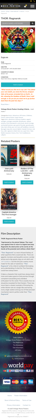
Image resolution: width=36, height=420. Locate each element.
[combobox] (15, 23)
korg (8, 129)
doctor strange (29, 123)
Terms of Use (26, 400)
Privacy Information (13, 405)
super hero (26, 131)
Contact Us (26, 405)
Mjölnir (19, 129)
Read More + (5, 104)
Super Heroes (19, 117)
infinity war (10, 127)
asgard (28, 119)
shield (15, 131)
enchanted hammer (7, 125)
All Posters (23, 115)
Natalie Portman (27, 129)
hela (2, 127)
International (14, 11)
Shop (7, 11)
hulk (5, 127)
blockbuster (22, 121)
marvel (15, 129)
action (6, 119)
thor (17, 133)
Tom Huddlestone (24, 133)
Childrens (29, 115)
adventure (11, 119)
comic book (20, 123)
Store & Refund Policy (12, 400)
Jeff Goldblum (25, 127)
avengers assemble (12, 121)
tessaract (8, 133)
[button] (31, 31)
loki (11, 129)
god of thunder (20, 125)
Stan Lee (19, 131)
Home (3, 11)
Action (10, 115)
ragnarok (10, 131)
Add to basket (9, 182)
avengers (3, 121)
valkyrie (3, 135)
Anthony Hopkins (20, 119)
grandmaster (30, 125)
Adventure (16, 115)
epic (14, 125)
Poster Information (20, 395)
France (22, 11)
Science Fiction (10, 117)
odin (5, 131)
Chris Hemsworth (11, 123)
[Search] (32, 23)
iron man (17, 127)
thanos (13, 133)
